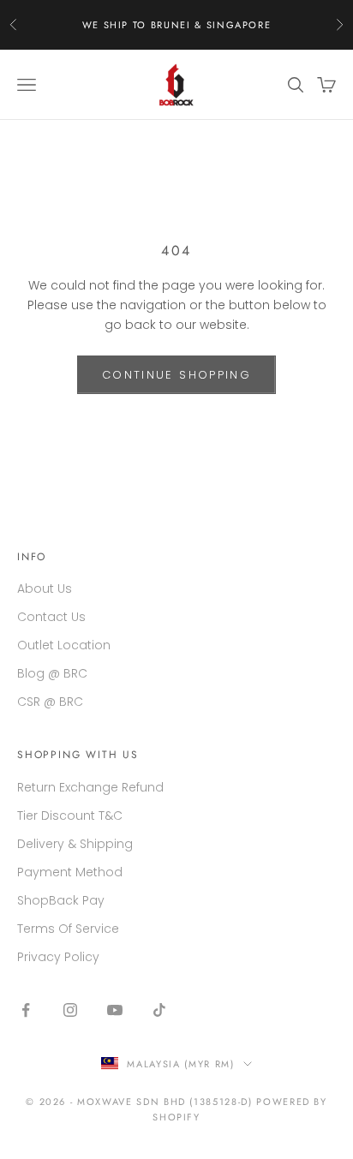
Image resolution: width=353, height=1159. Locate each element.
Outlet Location (64, 645)
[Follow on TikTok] (159, 1010)
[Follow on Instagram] (70, 1010)
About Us (44, 588)
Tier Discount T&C (70, 815)
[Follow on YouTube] (114, 1010)
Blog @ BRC (52, 673)
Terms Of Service (68, 928)
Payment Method (70, 872)
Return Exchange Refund (90, 787)
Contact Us (51, 616)
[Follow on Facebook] (25, 1010)
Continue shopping (176, 375)
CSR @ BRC (50, 701)
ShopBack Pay (61, 900)
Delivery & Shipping (75, 843)
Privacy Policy (58, 956)
